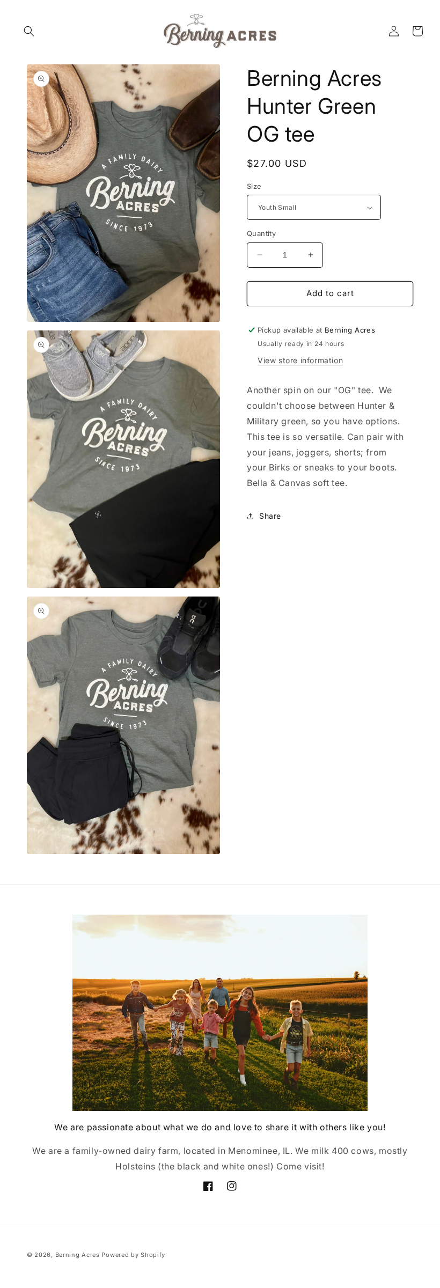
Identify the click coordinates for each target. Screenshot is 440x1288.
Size (254, 186)
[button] (29, 31)
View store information (300, 360)
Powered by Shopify (133, 1254)
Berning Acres (77, 1254)
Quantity (261, 233)
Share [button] (270, 515)
